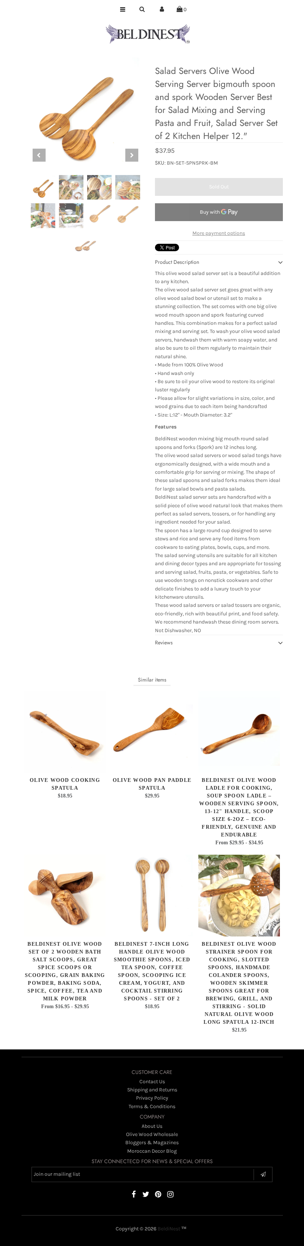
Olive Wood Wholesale (152, 1134)
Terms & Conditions (152, 1106)
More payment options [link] (218, 233)
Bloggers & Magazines (152, 1142)
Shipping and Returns (152, 1090)
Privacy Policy (152, 1098)
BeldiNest (169, 1229)
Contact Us (152, 1081)
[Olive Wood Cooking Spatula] (65, 732)
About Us (152, 1126)
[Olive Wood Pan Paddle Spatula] (152, 732)
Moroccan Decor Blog (152, 1151)
